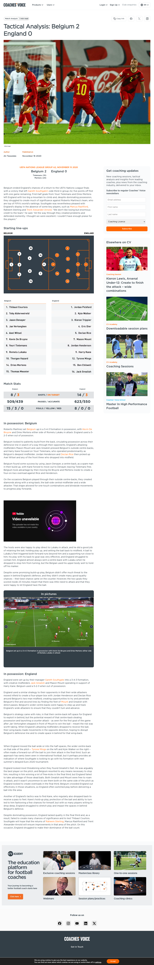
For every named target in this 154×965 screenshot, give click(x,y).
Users (49, 5)
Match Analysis (11, 19)
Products (36, 5)
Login (102, 5)
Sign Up (114, 5)
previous (6, 626)
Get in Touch (77, 947)
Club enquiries (129, 5)
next (91, 626)
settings (98, 962)
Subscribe (127, 229)
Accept (113, 961)
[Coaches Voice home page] (15, 5)
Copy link (120, 19)
